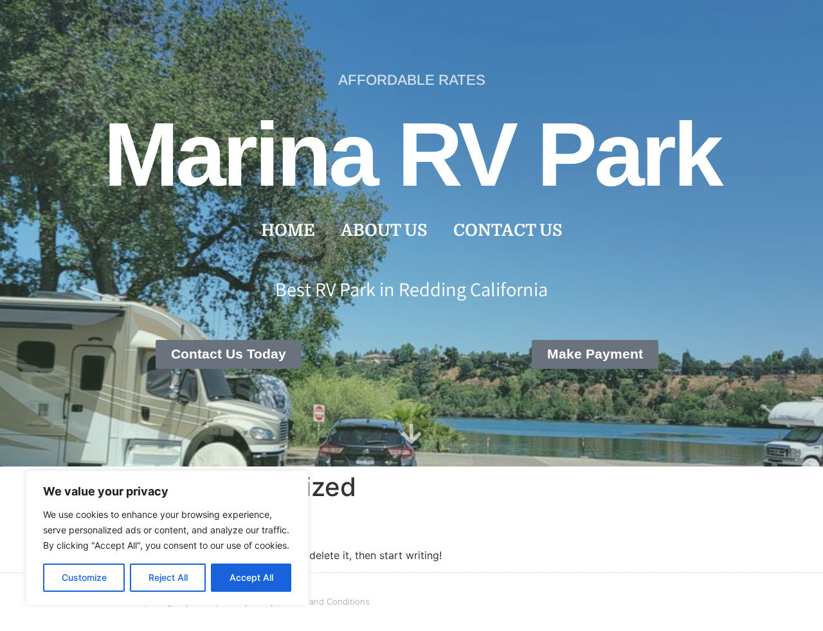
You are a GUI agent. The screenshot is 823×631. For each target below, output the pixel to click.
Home (288, 230)
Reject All (168, 577)
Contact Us (508, 230)
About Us (384, 230)
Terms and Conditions (326, 601)
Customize (84, 577)
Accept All (251, 577)
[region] (167, 537)
